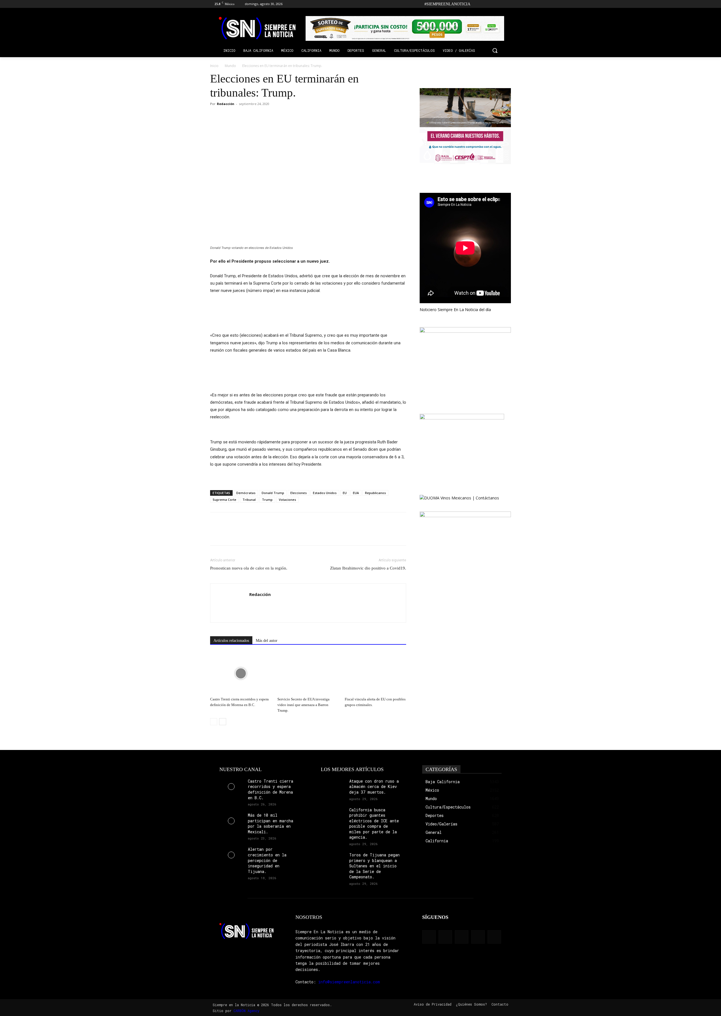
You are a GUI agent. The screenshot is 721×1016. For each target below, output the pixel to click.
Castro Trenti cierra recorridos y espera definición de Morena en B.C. (270, 789)
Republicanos (375, 493)
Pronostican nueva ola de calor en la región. (248, 568)
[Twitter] (500, 4)
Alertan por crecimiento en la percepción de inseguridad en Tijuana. (267, 860)
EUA (356, 493)
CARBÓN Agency (246, 1010)
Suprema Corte (224, 499)
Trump (267, 499)
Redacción (225, 104)
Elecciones (298, 493)
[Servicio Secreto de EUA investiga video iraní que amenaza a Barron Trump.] (308, 673)
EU (345, 493)
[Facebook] (476, 4)
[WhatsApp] (241, 116)
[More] (255, 116)
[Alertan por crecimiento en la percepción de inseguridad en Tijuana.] (231, 855)
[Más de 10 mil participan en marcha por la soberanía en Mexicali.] (231, 820)
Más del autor (266, 640)
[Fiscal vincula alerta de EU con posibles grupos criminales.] (375, 673)
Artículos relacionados (231, 640)
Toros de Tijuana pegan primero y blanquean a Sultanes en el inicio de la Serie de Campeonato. (374, 865)
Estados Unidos (325, 493)
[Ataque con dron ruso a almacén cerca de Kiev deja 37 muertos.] (333, 786)
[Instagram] (484, 4)
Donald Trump (273, 493)
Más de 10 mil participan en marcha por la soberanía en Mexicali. (270, 823)
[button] (495, 50)
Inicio (214, 65)
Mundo (230, 65)
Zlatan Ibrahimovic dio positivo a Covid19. (368, 568)
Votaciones (287, 499)
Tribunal (249, 499)
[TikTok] (492, 4)
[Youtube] (507, 4)
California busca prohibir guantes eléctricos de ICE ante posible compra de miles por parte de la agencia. (374, 823)
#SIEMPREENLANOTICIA (447, 4)
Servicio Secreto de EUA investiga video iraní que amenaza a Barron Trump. (303, 705)
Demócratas (245, 493)
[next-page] (222, 721)
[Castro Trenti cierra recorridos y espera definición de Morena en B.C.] (241, 673)
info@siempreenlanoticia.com (349, 981)
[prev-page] (213, 721)
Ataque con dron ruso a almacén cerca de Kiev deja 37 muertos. (374, 786)
